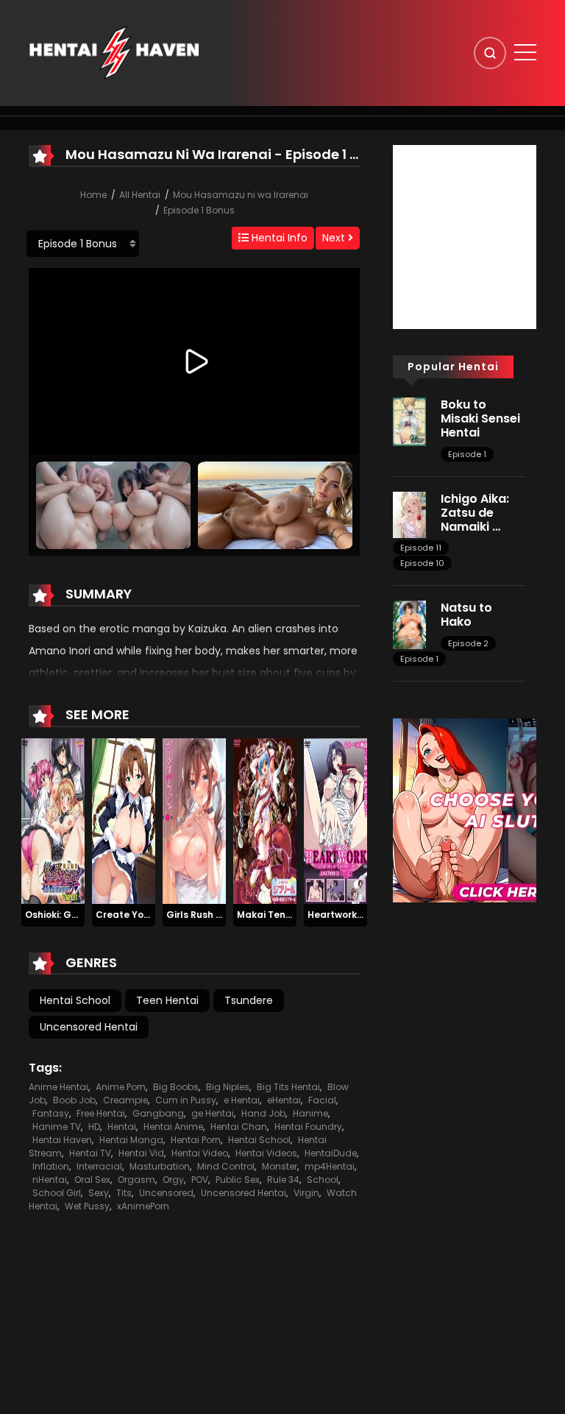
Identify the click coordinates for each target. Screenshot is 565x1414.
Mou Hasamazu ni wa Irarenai (240, 194)
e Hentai (242, 1100)
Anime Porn (121, 1087)
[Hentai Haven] (114, 52)
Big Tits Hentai (288, 1087)
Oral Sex (92, 1179)
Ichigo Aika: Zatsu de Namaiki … (475, 512)
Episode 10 (422, 563)
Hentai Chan (238, 1126)
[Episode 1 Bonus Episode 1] (82, 243)
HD (94, 1126)
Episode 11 (420, 548)
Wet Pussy (87, 1206)
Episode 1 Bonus (199, 210)
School (322, 1179)
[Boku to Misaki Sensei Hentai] (409, 421)
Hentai (121, 1126)
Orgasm (136, 1179)
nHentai (49, 1179)
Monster (279, 1166)
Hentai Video (199, 1153)
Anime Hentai (58, 1087)
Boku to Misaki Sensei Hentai (480, 418)
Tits (124, 1193)
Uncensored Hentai (89, 1026)
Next (335, 237)
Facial (322, 1100)
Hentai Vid (141, 1153)
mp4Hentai (330, 1166)
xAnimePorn (143, 1206)
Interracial (99, 1166)
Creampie (125, 1100)
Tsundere (248, 1000)
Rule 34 (283, 1179)
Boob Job (74, 1100)
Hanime (310, 1113)
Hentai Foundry (308, 1126)
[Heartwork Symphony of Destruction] (335, 820)
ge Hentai (212, 1113)
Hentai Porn (196, 1140)
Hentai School (75, 1000)
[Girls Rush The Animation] (194, 820)
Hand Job (263, 1113)
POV (199, 1179)
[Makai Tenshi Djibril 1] (264, 820)
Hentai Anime (173, 1126)
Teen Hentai (167, 1000)
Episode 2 (468, 643)
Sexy (98, 1193)
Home (93, 194)
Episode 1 (467, 454)
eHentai (284, 1100)
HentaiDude (331, 1153)
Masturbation (159, 1166)
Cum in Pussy (185, 1100)
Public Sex (238, 1179)
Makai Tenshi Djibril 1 (285, 914)
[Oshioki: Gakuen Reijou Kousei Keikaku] (53, 820)
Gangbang (158, 1113)
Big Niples (227, 1087)
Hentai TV (90, 1153)
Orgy (173, 1179)
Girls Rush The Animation (225, 914)
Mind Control (226, 1166)
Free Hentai (101, 1113)
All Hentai (139, 194)
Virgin (306, 1193)
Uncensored (166, 1193)
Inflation (50, 1166)
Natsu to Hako (466, 614)
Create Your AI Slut (141, 914)
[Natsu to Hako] (409, 624)
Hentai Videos (266, 1153)
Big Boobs (176, 1087)
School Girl (56, 1193)
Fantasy (50, 1113)
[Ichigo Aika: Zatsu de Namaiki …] (409, 513)
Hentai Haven (62, 1140)
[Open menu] (525, 52)
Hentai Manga (131, 1140)
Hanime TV (56, 1126)
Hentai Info (278, 237)
